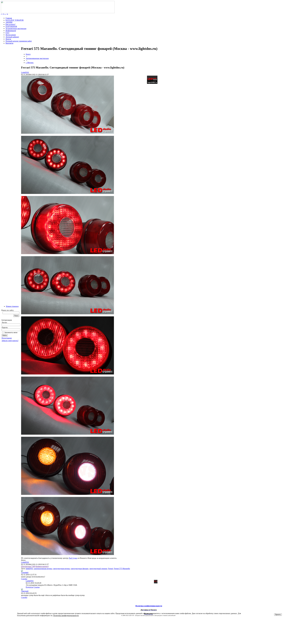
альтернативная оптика (43, 569)
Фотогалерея (11, 35)
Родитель (29, 587)
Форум (8, 39)
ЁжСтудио (73, 558)
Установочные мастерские (16, 29)
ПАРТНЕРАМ (11, 26)
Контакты (9, 43)
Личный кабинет (12, 37)
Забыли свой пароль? (10, 341)
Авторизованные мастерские (37, 58)
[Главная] (58, 12)
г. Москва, (30, 63)
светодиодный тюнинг (98, 569)
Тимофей (24, 573)
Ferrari (110, 569)
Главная (9, 18)
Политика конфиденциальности (66, 615)
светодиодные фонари (79, 569)
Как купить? (10, 24)
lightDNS (29, 569)
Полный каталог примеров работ (19, 41)
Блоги (28, 54)
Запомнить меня (10, 332)
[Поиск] (3, 14)
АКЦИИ (9, 22)
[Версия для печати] (7, 14)
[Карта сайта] (5, 14)
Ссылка (24, 579)
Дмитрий (24, 591)
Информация (11, 31)
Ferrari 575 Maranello (122, 569)
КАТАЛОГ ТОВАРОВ (15, 20)
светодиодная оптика (61, 569)
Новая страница (12, 306)
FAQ (7, 33)
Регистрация (7, 338)
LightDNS (25, 72)
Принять (278, 614)
